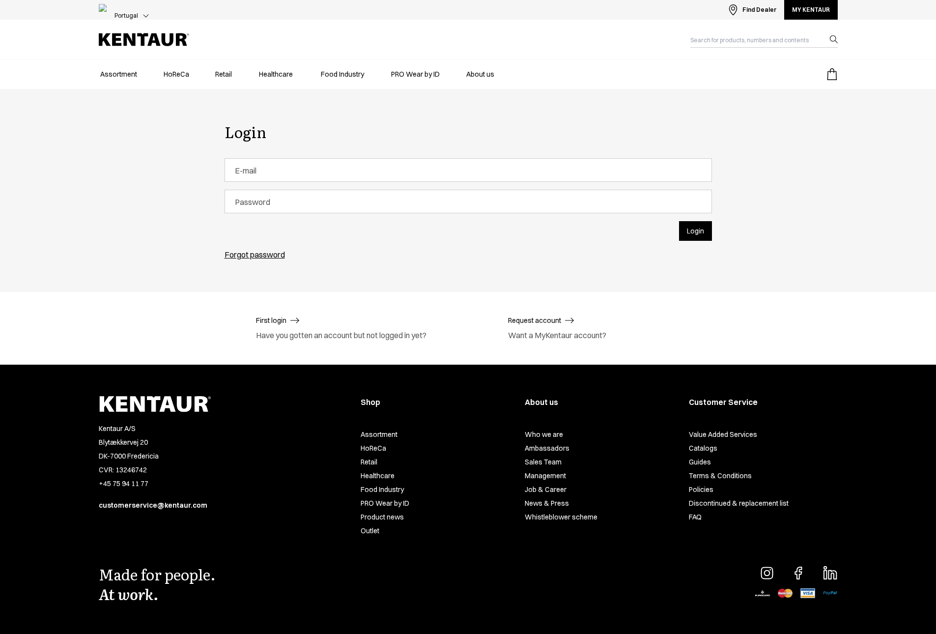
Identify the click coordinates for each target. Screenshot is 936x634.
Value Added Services (723, 434)
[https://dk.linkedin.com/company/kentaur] (830, 573)
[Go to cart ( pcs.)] (832, 74)
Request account (534, 320)
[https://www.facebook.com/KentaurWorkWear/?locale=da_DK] (798, 573)
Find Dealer (759, 9)
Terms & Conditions (720, 475)
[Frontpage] (144, 39)
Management (545, 475)
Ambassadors (547, 448)
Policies (701, 489)
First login (271, 320)
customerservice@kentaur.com (153, 505)
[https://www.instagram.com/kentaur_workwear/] (767, 573)
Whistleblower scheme (561, 517)
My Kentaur (811, 9)
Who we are (544, 434)
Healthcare (378, 475)
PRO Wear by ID (385, 503)
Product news (382, 517)
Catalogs (703, 448)
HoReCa (373, 448)
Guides (700, 462)
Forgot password (255, 254)
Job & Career (546, 489)
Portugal (126, 15)
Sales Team (543, 462)
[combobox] (756, 39)
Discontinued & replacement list (739, 503)
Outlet (370, 530)
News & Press (547, 503)
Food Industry (382, 489)
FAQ (695, 517)
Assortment (379, 434)
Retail (369, 462)
